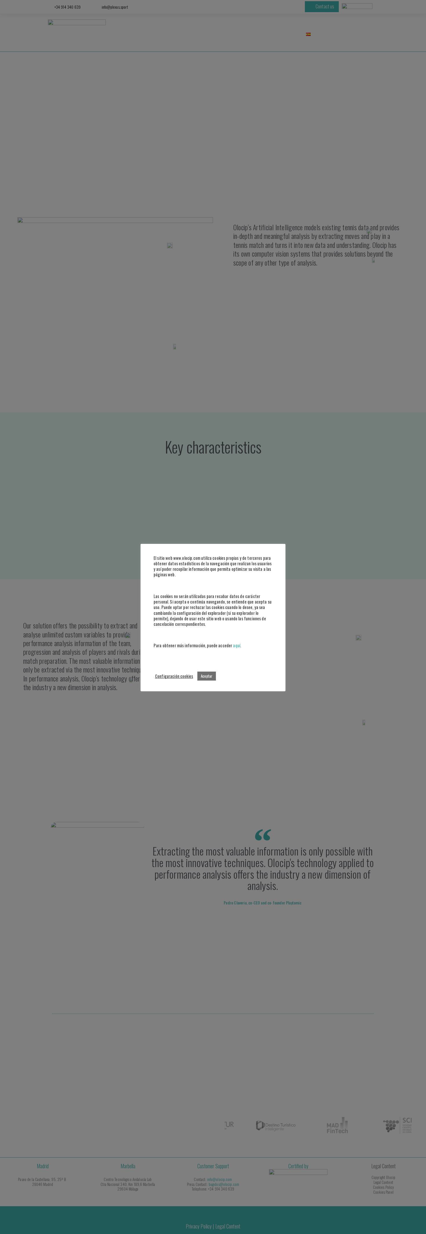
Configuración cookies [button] (174, 676)
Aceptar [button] (206, 676)
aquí (236, 645)
